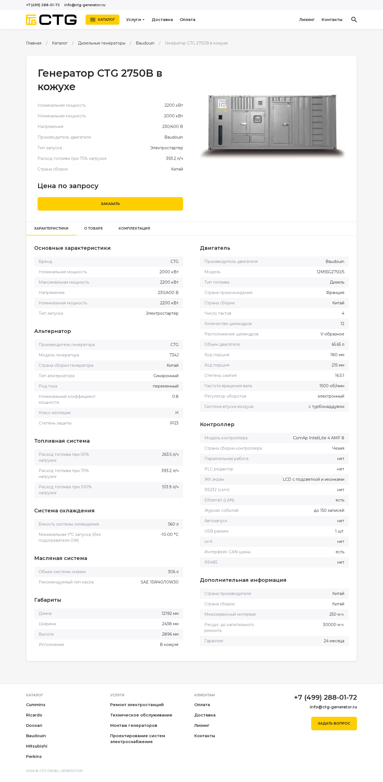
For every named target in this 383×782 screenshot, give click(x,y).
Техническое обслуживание (141, 715)
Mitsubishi (36, 746)
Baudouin (36, 735)
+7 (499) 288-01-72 (43, 5)
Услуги (133, 19)
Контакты (332, 19)
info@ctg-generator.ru (84, 5)
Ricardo (34, 715)
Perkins (34, 756)
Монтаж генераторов (133, 725)
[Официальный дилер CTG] (51, 20)
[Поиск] (354, 20)
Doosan (34, 725)
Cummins (35, 704)
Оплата (187, 19)
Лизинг (307, 19)
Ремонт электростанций (137, 704)
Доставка (162, 19)
